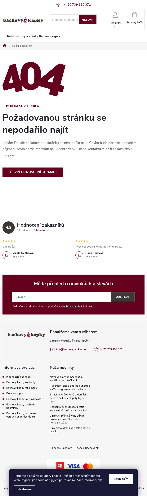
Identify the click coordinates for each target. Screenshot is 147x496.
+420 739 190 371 (111, 349)
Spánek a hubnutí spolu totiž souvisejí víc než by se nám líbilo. (69, 408)
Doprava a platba (16, 393)
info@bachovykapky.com (71, 349)
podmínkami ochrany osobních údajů (70, 306)
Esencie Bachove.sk (87, 448)
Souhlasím (121, 479)
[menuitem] (33, 36)
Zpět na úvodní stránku (36, 172)
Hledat (88, 20)
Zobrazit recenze (42, 230)
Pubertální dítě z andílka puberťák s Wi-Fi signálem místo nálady (70, 387)
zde (99, 480)
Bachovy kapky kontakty (20, 382)
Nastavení (24, 489)
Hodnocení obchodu (18, 377)
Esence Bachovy (62, 448)
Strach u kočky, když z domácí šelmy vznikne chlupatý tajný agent (68, 398)
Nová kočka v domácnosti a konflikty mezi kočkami (66, 378)
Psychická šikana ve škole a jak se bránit (70, 429)
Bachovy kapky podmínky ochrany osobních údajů (21, 415)
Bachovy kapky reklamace (21, 388)
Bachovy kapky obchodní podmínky (21, 406)
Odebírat (123, 297)
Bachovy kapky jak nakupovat (23, 399)
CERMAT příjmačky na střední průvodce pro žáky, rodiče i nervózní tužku (67, 419)
